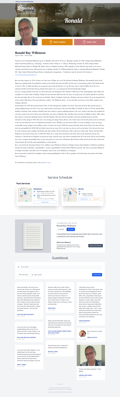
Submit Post (97, 274)
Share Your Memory (95, 245)
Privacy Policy (55, 389)
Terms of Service (65, 389)
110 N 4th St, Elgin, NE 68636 (45, 199)
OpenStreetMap (62, 392)
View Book (61, 229)
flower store (47, 162)
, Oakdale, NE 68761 (88, 195)
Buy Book (70, 229)
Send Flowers (96, 199)
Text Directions (45, 202)
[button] (25, 193)
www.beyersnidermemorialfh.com (26, 75)
